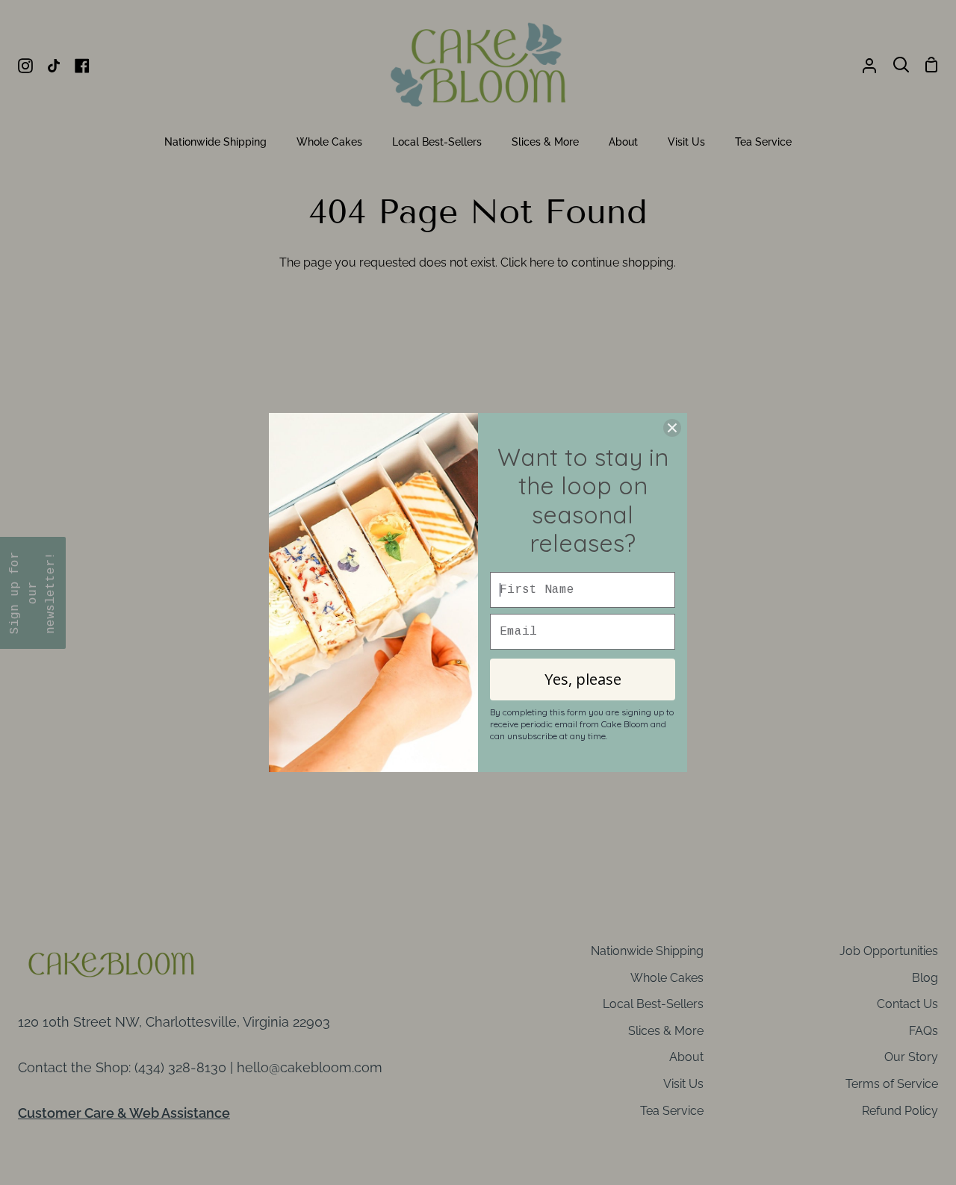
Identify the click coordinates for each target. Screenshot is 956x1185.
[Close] (672, 428)
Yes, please (582, 679)
